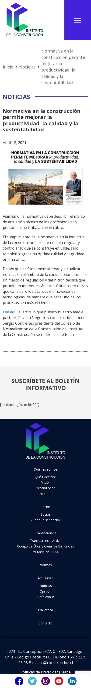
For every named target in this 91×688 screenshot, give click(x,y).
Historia (45, 493)
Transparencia (45, 533)
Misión (46, 482)
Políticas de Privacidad (39, 672)
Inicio (8, 67)
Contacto (45, 623)
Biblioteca (45, 610)
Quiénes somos (45, 469)
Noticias (27, 67)
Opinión (45, 591)
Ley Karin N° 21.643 (45, 552)
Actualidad (45, 578)
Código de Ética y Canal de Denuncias (45, 546)
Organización (46, 488)
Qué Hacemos (45, 477)
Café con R (45, 597)
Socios (46, 507)
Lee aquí (10, 312)
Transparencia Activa (45, 540)
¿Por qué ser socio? (45, 520)
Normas (45, 565)
